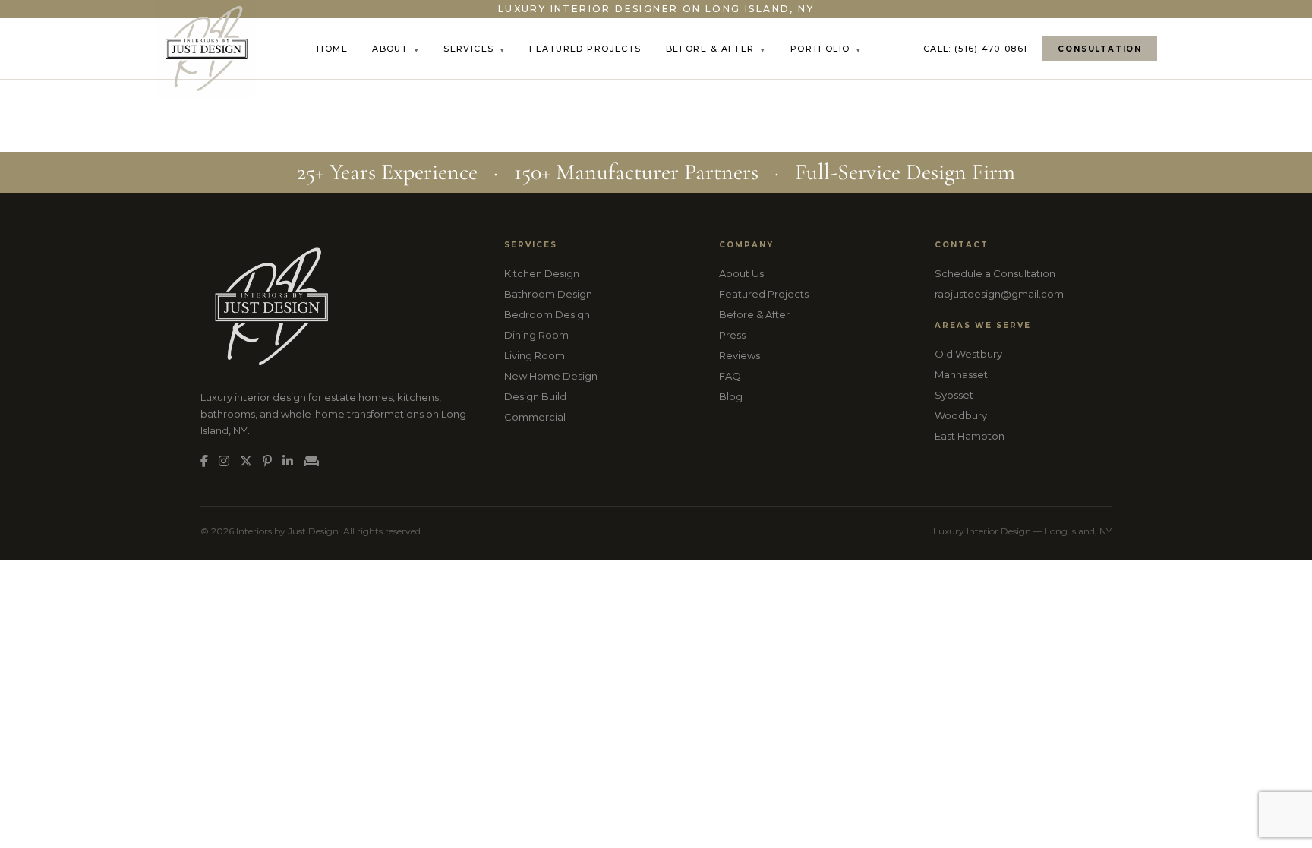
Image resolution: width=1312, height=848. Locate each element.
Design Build (535, 396)
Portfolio (826, 48)
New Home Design (551, 376)
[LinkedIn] (287, 461)
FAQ (730, 376)
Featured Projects (585, 48)
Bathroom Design (548, 294)
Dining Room (536, 335)
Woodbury (961, 415)
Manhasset (961, 374)
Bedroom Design (547, 314)
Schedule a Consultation (995, 273)
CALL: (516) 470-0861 (975, 48)
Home (332, 48)
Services (474, 48)
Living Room (534, 355)
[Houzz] (311, 461)
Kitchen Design (541, 273)
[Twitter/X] (246, 461)
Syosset (954, 395)
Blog (731, 396)
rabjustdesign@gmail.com (999, 294)
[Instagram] (224, 461)
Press (732, 335)
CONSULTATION (1100, 49)
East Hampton (969, 436)
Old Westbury (968, 354)
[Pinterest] (267, 461)
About (395, 48)
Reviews (739, 355)
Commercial (535, 417)
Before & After (716, 48)
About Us (741, 273)
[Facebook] (204, 461)
